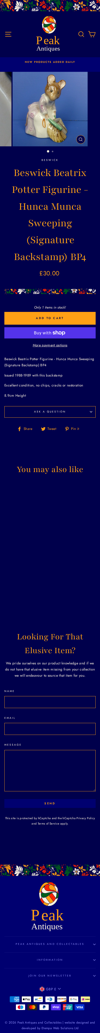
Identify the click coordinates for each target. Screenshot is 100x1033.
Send (49, 803)
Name (9, 691)
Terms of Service (48, 823)
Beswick (50, 160)
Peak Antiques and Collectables (50, 944)
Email (10, 718)
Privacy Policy (85, 818)
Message (13, 745)
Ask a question (50, 412)
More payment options (50, 345)
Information (50, 960)
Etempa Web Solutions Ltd (60, 1028)
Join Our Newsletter (50, 976)
